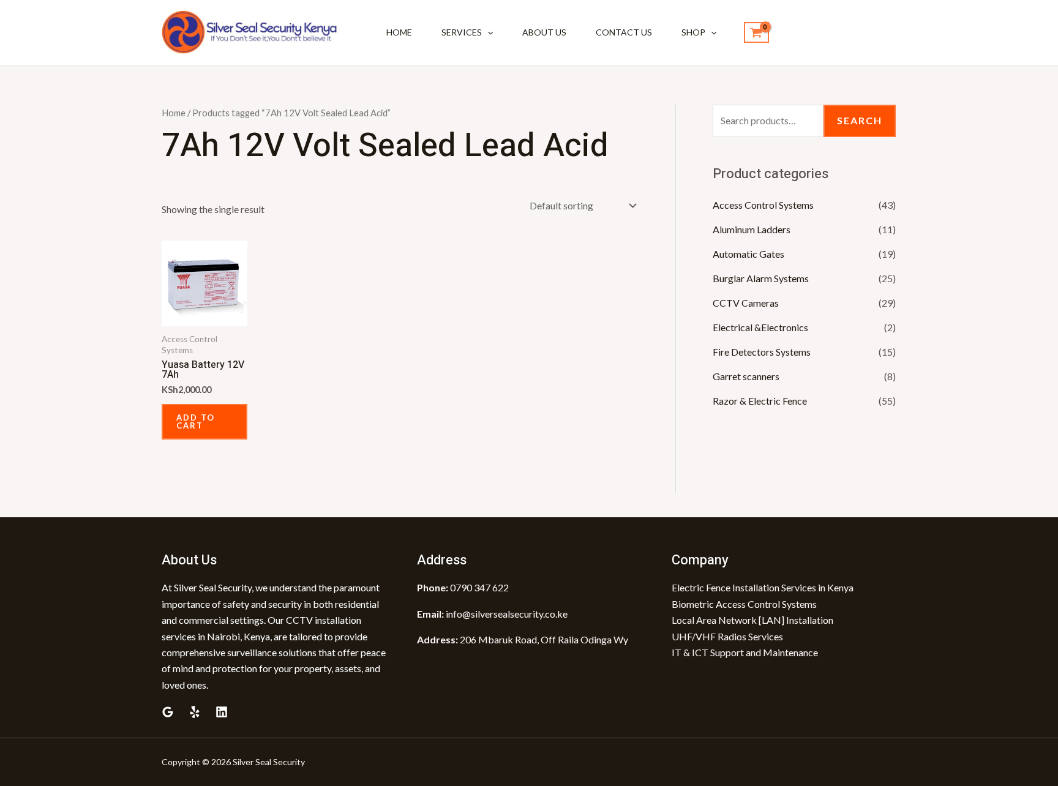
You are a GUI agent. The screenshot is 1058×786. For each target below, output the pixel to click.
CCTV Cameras (746, 303)
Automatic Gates (748, 254)
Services (461, 32)
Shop (693, 32)
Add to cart (195, 421)
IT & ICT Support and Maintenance (745, 652)
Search (859, 120)
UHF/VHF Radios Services (727, 636)
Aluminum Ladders (751, 229)
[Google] (168, 712)
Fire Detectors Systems (762, 351)
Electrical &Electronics (760, 327)
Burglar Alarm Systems (761, 278)
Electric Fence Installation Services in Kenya (763, 587)
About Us (544, 32)
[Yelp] (195, 712)
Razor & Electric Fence (760, 400)
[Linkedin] (222, 712)
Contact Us (624, 32)
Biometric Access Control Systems (744, 604)
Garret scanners (746, 376)
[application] (487, 32)
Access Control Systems (763, 205)
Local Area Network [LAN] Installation (752, 620)
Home (399, 32)
